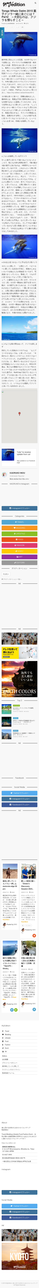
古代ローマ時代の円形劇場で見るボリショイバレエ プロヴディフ (24, 721)
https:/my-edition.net (9, 1143)
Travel (20, 522)
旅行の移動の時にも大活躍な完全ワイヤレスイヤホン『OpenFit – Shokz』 (10, 963)
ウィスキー (28, 925)
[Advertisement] (19, 607)
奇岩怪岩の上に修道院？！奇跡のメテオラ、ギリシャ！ (24, 734)
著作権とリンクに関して (10, 1066)
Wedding (20, 528)
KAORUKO (11, 23)
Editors (20, 563)
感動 (22, 27)
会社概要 (5, 1059)
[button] (19, 414)
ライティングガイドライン (11, 1069)
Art (20, 557)
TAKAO (20, 724)
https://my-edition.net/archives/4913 (20, 92)
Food (20, 539)
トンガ (17, 27)
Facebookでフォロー (20, 805)
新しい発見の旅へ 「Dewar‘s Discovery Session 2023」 (28, 885)
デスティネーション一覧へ (12, 579)
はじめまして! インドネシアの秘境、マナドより (24, 708)
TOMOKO (20, 711)
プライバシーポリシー (9, 1063)
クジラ (12, 27)
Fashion (20, 545)
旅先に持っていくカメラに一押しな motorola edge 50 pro (10, 885)
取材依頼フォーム (8, 1073)
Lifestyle (20, 534)
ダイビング (5, 27)
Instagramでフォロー (21, 508)
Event (20, 551)
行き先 (5, 574)
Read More (6, 920)
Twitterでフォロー (20, 793)
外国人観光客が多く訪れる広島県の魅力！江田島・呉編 (28, 962)
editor (27, 479)
